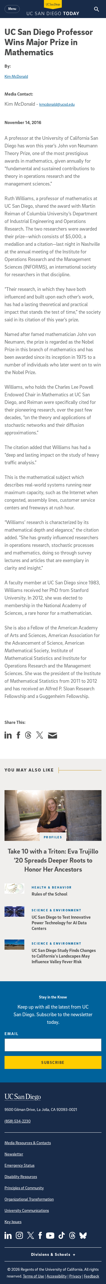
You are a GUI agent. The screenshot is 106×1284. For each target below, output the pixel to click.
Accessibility (57, 1276)
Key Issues (13, 1221)
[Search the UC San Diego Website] (96, 9)
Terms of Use (33, 1276)
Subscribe (53, 1062)
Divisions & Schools (51, 1254)
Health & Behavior (52, 887)
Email (12, 1033)
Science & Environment (56, 910)
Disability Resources (21, 1176)
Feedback (91, 1276)
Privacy (75, 1276)
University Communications (27, 1210)
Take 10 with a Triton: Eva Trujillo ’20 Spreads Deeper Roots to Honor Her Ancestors (53, 860)
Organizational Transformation (29, 1199)
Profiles (53, 837)
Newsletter (14, 1154)
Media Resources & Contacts (28, 1142)
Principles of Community (24, 1187)
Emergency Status (19, 1165)
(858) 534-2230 (18, 1121)
